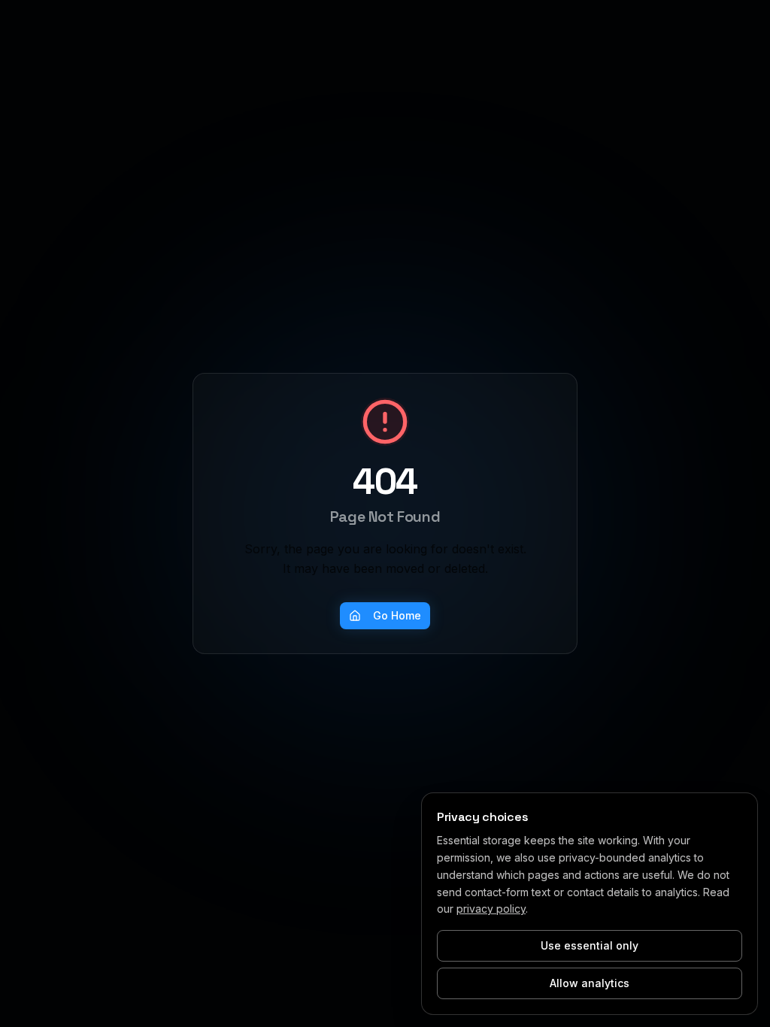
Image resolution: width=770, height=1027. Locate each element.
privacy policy (491, 908)
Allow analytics (589, 983)
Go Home (397, 615)
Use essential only (589, 945)
